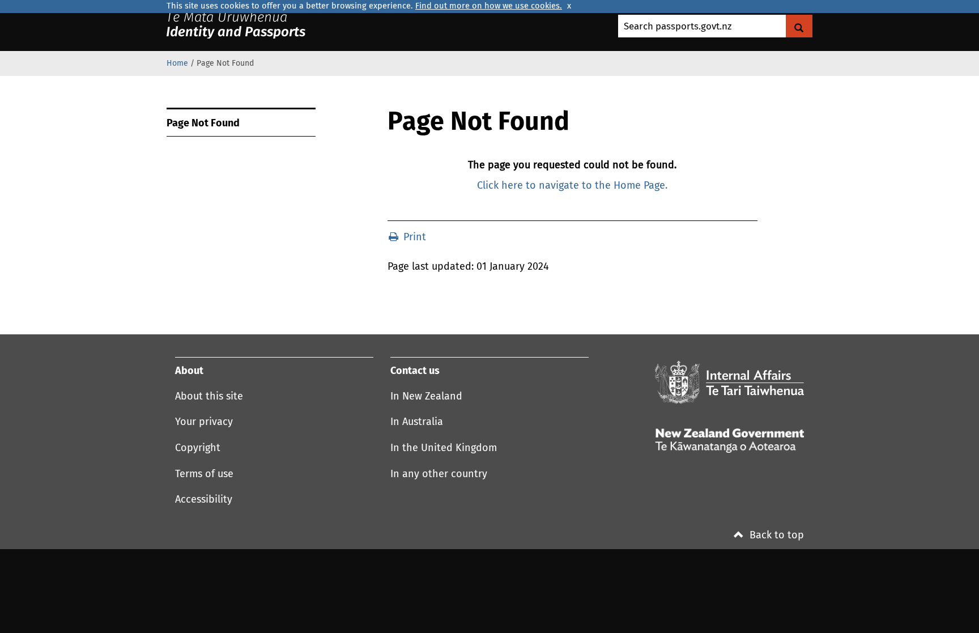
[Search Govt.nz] (799, 26)
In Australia (416, 422)
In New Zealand (426, 397)
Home (177, 63)
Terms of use (204, 474)
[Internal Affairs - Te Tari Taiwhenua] (729, 382)
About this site (209, 397)
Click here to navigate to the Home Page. (572, 186)
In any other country (438, 474)
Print (413, 237)
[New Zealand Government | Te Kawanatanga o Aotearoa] (250, 25)
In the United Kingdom (443, 448)
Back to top (775, 535)
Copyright (197, 448)
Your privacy (204, 422)
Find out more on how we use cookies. (488, 6)
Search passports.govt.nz (677, 27)
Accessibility (203, 500)
